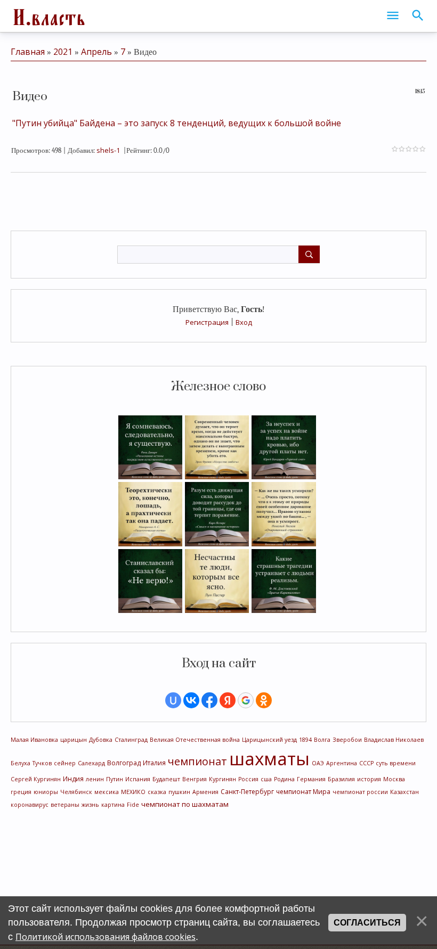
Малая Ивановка (34, 739)
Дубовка (100, 739)
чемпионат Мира (303, 791)
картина (113, 804)
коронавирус (29, 804)
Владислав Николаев (394, 739)
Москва (394, 779)
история (369, 779)
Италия (154, 762)
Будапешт (166, 779)
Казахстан (404, 792)
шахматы (269, 758)
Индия (73, 778)
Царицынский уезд (269, 739)
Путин (114, 779)
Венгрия (194, 779)
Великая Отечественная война (195, 739)
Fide (133, 804)
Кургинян (222, 779)
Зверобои (347, 739)
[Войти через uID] (173, 700)
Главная (28, 52)
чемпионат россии (360, 792)
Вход (244, 322)
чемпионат (197, 761)
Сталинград (131, 739)
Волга (322, 739)
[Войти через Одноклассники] (264, 700)
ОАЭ (318, 763)
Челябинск (76, 792)
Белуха (20, 763)
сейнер (65, 763)
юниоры (46, 792)
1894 (305, 739)
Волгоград (124, 762)
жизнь (90, 804)
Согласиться (367, 922)
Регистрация (207, 322)
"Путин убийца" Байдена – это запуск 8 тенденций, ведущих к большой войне (176, 123)
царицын (73, 739)
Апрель (96, 52)
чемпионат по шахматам (185, 804)
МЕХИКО (133, 792)
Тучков (42, 763)
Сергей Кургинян (36, 779)
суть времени (396, 763)
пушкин (179, 792)
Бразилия (341, 779)
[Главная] (48, 16)
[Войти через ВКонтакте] (191, 700)
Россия (248, 779)
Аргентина (341, 763)
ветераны (65, 804)
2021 (62, 52)
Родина (284, 779)
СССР (366, 763)
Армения (205, 792)
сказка (157, 792)
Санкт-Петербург (247, 791)
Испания (137, 779)
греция (21, 792)
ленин (95, 779)
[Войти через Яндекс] (228, 700)
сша (266, 779)
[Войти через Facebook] (209, 700)
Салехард (91, 763)
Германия (311, 779)
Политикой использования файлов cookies (105, 937)
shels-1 (108, 150)
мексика (106, 792)
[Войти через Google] (246, 700)
